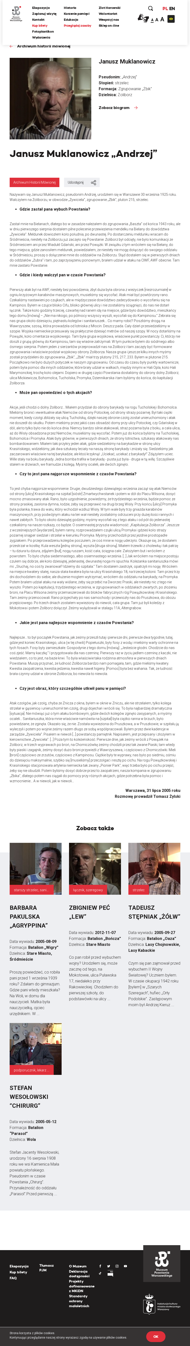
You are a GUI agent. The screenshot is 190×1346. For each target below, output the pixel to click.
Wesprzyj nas (109, 20)
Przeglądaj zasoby (77, 25)
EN (172, 8)
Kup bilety (39, 25)
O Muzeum (78, 1266)
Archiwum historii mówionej (43, 46)
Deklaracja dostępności (79, 1274)
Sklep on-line (109, 25)
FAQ (13, 1278)
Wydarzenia (41, 37)
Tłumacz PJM (46, 1268)
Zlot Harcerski (109, 8)
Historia (70, 8)
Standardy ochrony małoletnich (79, 1301)
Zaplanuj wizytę (44, 14)
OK (155, 1336)
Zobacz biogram (114, 107)
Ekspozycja (40, 8)
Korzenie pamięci (77, 14)
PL (165, 8)
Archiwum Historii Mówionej (34, 182)
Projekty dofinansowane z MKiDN (82, 1286)
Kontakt (38, 20)
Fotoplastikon (43, 31)
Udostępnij (76, 182)
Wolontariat (108, 14)
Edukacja (71, 20)
